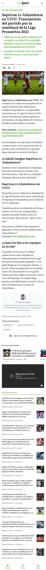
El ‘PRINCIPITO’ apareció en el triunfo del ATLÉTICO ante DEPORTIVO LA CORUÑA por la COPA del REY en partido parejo (18, 428)
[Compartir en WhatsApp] (14, 67)
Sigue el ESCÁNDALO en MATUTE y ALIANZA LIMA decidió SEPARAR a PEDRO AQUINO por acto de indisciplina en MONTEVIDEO (16, 414)
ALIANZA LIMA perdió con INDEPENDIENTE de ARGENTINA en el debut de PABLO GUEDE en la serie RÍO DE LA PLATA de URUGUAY (18, 524)
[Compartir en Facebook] (4, 67)
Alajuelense (8, 325)
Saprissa (6, 329)
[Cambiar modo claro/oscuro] (41, 3)
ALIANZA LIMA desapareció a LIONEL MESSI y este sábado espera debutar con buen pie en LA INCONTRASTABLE (18, 400)
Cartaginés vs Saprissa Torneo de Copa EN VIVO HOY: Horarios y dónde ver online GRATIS (23, 54)
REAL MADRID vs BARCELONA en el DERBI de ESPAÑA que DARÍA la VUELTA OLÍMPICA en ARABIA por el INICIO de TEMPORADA (17, 510)
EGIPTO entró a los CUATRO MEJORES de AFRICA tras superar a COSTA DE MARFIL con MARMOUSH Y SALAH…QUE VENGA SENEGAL (18, 538)
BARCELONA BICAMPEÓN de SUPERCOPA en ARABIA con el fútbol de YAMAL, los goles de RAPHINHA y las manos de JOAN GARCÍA (17, 496)
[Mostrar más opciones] (19, 67)
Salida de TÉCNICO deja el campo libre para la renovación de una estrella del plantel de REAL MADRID (18, 469)
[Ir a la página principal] (23, 3)
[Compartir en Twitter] (9, 67)
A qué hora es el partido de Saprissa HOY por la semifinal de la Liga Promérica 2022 (22, 132)
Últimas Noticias (8, 359)
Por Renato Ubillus (8, 64)
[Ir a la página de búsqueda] (3, 3)
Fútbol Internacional (12, 10)
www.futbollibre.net (23, 236)
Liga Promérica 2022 (25, 325)
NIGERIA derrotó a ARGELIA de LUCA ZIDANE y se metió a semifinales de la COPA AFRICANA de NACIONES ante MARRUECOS (18, 551)
